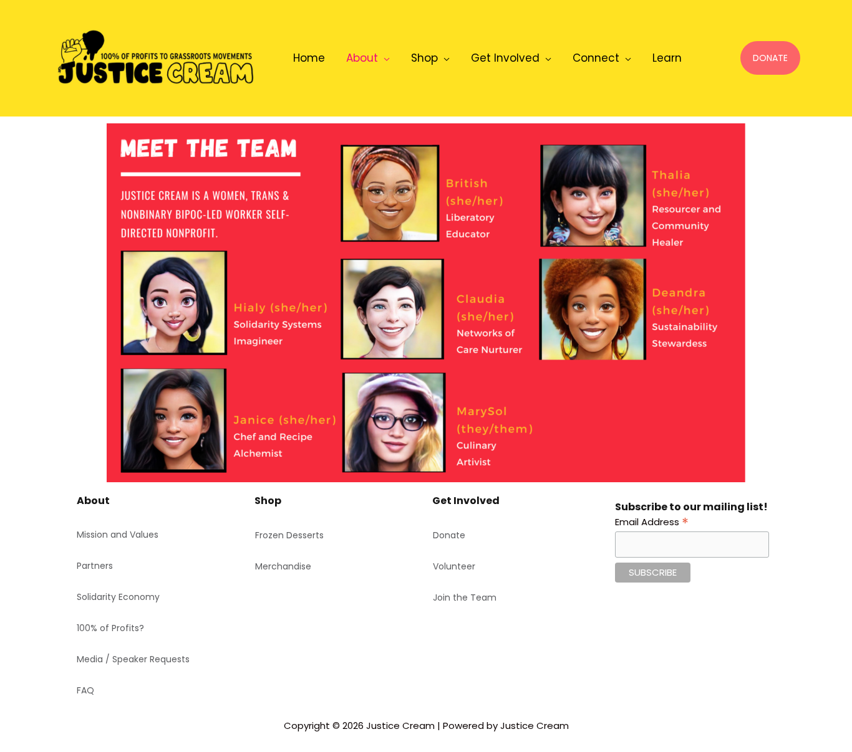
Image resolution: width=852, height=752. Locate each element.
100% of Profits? (110, 628)
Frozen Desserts (289, 535)
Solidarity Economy (118, 597)
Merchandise (283, 566)
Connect (596, 57)
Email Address (652, 521)
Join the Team (464, 597)
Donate (449, 535)
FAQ (85, 690)
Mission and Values (117, 534)
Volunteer (454, 566)
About (362, 57)
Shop (424, 57)
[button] (770, 58)
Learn (667, 57)
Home (309, 57)
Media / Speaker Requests (133, 659)
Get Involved (505, 57)
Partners (95, 565)
